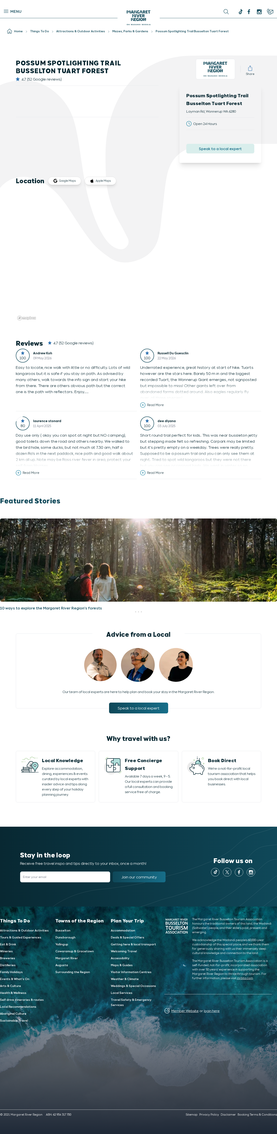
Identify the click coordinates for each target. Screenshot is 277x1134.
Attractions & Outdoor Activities (24, 930)
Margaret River (66, 958)
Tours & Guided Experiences (20, 937)
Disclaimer (228, 1114)
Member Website (185, 1011)
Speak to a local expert (220, 148)
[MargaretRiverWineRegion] (249, 11)
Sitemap (192, 1114)
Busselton (62, 930)
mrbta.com (245, 978)
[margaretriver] (259, 11)
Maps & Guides (122, 965)
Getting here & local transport (133, 944)
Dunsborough (65, 937)
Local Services (121, 993)
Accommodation (123, 930)
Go (167, 11)
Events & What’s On (14, 979)
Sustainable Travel (14, 1020)
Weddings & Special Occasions (133, 986)
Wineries (6, 951)
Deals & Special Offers (127, 937)
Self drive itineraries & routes (22, 999)
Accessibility (120, 958)
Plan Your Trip (127, 920)
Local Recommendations (18, 1006)
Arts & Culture (10, 986)
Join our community (139, 877)
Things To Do (15, 920)
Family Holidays (11, 972)
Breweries (7, 958)
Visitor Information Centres (131, 972)
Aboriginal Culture (13, 1013)
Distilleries (8, 965)
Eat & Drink (8, 944)
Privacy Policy (209, 1114)
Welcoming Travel (124, 951)
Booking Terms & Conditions (257, 1114)
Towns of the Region (79, 920)
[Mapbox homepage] (26, 318)
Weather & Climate (125, 979)
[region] (138, 257)
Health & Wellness (13, 993)
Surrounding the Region (72, 972)
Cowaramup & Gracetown (74, 951)
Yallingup (61, 944)
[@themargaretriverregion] (240, 12)
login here (212, 1011)
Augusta (61, 965)
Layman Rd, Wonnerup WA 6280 (211, 111)
